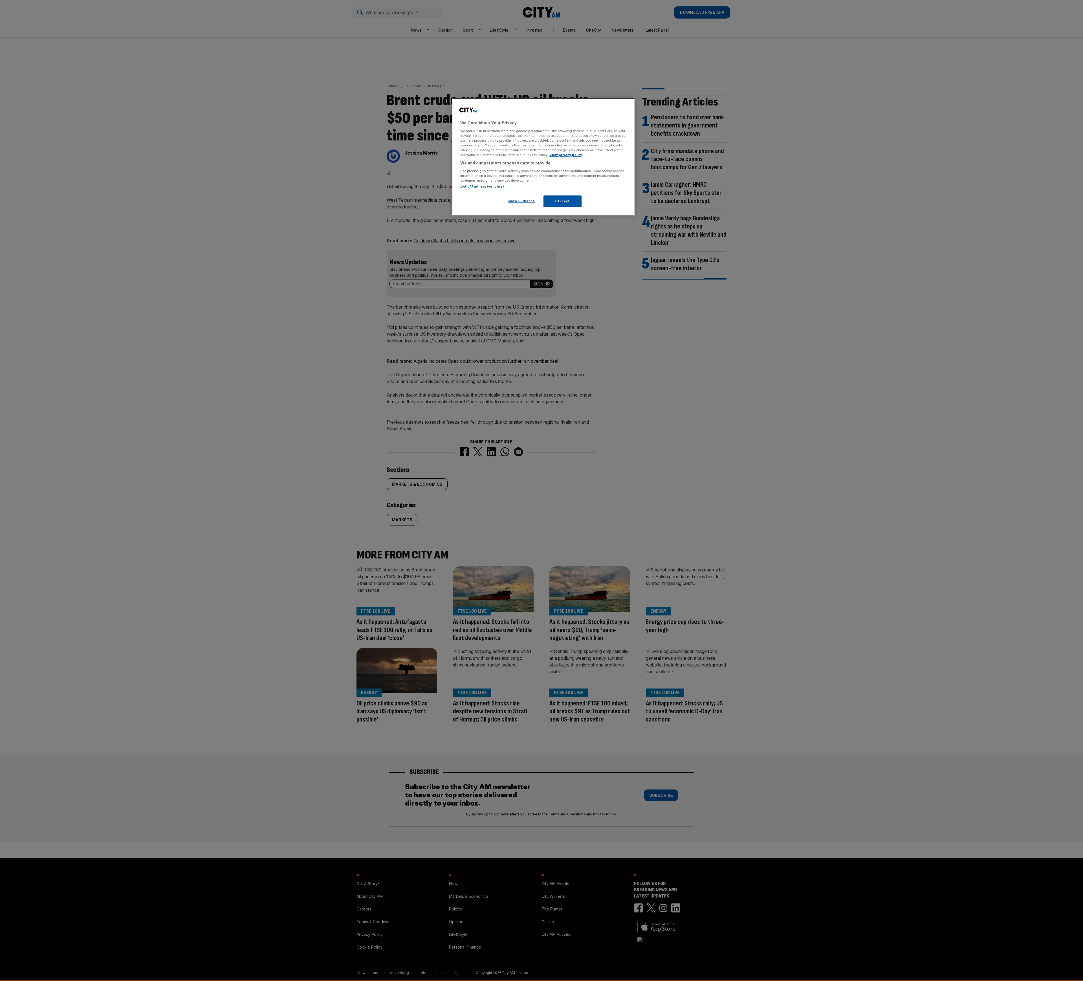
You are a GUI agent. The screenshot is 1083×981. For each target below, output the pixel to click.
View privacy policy (565, 155)
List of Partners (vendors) (482, 186)
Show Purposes (521, 201)
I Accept (562, 201)
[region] (543, 157)
